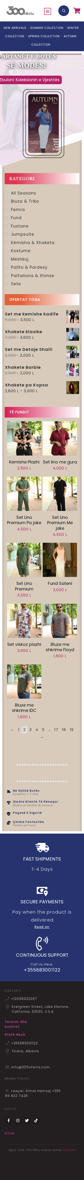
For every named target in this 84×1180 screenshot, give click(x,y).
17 (56, 729)
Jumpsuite (22, 234)
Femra (18, 209)
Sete (16, 284)
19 (72, 729)
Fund (16, 218)
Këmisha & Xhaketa (33, 242)
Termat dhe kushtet (16, 1024)
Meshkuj (19, 259)
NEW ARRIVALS (15, 28)
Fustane (20, 226)
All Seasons (23, 193)
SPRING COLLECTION (44, 36)
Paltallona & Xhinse (32, 275)
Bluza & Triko (25, 201)
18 (64, 729)
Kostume (21, 251)
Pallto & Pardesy (29, 267)
